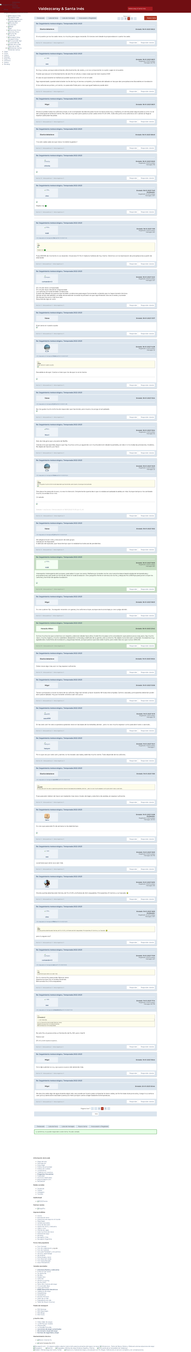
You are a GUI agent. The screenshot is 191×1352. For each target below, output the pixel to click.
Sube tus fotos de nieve (45, 1232)
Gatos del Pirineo (43, 1288)
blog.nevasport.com (44, 1179)
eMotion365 (41, 1325)
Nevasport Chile (42, 1237)
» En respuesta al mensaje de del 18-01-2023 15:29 (51, 534)
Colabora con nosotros (45, 1172)
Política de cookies (43, 1169)
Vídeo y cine (41, 1228)
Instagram (40, 1192)
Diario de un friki (42, 1298)
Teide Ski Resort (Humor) (46, 1302)
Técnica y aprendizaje (44, 1254)
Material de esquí (43, 1234)
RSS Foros (40, 1315)
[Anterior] (122, 18)
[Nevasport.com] (6, 4)
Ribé (47, 887)
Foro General (41, 1246)
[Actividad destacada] (118, 9)
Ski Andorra (41, 1255)
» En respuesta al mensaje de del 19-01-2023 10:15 (53, 779)
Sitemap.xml (41, 1163)
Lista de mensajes (68, 18)
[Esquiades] (75, 1348)
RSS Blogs (41, 1313)
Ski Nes (39, 1275)
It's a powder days (43, 1286)
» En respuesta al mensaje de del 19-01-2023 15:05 (51, 965)
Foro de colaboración (44, 1248)
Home (39, 1216)
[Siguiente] (135, 18)
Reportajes (41, 1221)
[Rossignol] (37, 1348)
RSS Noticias (41, 1309)
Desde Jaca (41, 1277)
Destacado (40, 18)
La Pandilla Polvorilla (44, 1327)
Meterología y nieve (44, 1257)
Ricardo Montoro (43, 1297)
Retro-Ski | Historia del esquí (47, 1284)
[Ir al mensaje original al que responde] (153, 238)
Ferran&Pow (41, 1295)
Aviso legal (41, 1165)
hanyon (47, 748)
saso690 (47, 718)
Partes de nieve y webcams (47, 1226)
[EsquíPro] (41, 1208)
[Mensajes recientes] (120, 9)
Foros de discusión (43, 1225)
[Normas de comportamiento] (123, 9)
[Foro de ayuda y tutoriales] (124, 9)
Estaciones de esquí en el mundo (48, 1219)
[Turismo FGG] (112, 1348)
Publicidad (40, 1176)
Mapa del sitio (42, 1161)
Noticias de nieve (43, 1218)
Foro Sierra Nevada (43, 1261)
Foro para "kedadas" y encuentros (48, 1252)
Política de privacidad (44, 1167)
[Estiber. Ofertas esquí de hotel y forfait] (47, 1350)
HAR (47, 233)
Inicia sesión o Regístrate (87, 18)
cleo (47, 196)
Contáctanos (41, 1170)
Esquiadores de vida (44, 1300)
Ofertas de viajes (43, 1230)
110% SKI (40, 1279)
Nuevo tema (151, 18)
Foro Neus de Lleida (44, 1259)
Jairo (47, 820)
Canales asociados (43, 1223)
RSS (96, 1114)
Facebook (40, 1189)
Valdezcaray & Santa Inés (61, 8)
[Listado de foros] (121, 9)
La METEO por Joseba (45, 1324)
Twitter (39, 1190)
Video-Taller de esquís (44, 1322)
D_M (47, 351)
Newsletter (41, 1181)
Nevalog (40, 1235)
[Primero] (118, 18)
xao (47, 64)
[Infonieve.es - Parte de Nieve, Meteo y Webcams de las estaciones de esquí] (127, 1346)
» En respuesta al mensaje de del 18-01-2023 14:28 (51, 404)
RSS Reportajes (42, 1311)
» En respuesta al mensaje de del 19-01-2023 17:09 (54, 1010)
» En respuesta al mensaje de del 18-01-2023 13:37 (52, 356)
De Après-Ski (41, 1273)
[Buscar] (125, 9)
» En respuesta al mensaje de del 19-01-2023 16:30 (51, 921)
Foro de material (43, 1250)
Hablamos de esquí (44, 1291)
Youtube (40, 1194)
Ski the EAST (41, 1282)
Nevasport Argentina (44, 1239)
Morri (47, 435)
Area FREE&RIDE (43, 1262)
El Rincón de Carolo (44, 1272)
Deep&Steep (41, 1293)
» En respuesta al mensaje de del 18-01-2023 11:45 (51, 238)
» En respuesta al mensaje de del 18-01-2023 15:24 (52, 475)
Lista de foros (53, 18)
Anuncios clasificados (44, 1178)
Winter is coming (43, 1280)
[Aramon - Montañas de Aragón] (49, 1348)
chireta (47, 166)
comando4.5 (47, 282)
